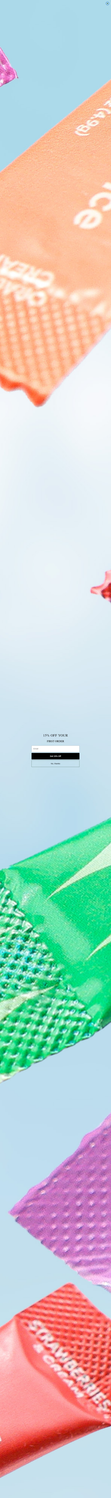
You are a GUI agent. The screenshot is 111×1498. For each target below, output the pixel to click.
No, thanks (55, 764)
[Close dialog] (107, 3)
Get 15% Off (55, 756)
